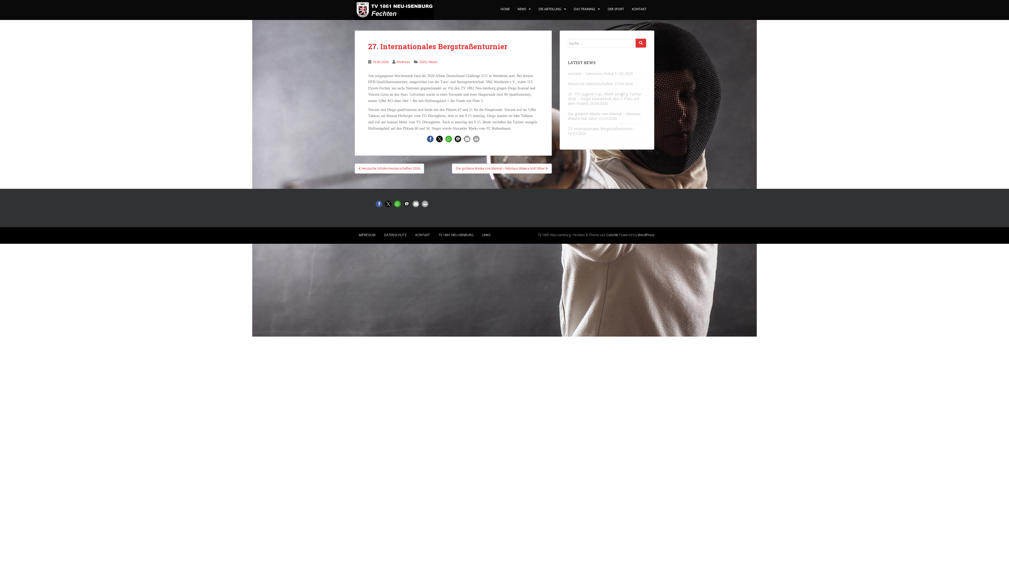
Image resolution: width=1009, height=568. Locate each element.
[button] (430, 139)
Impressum (367, 235)
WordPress (646, 235)
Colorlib (612, 235)
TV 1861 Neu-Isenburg (456, 235)
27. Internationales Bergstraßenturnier (600, 128)
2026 (422, 61)
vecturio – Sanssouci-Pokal (591, 73)
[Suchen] (641, 43)
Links (486, 235)
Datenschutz (395, 235)
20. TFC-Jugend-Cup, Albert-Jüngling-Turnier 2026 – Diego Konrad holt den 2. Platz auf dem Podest (604, 99)
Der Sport (616, 9)
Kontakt (639, 9)
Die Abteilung (550, 9)
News (522, 9)
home (505, 9)
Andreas (403, 61)
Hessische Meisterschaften (591, 83)
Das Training (584, 9)
